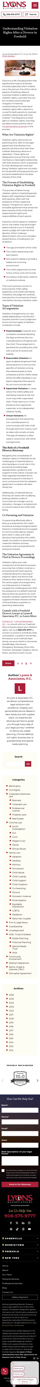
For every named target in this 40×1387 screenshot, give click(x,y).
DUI (14, 833)
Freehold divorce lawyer (15, 126)
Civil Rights (14, 790)
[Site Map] (32, 1323)
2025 (11, 999)
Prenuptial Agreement (20, 973)
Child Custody (19, 876)
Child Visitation (8, 56)
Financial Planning (21, 942)
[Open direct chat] (34, 1358)
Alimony (16, 864)
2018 (11, 1026)
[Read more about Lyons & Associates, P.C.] (20, 684)
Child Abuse (18, 872)
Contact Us (7, 1292)
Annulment (18, 868)
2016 (11, 1034)
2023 (11, 1007)
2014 (11, 1042)
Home (5, 1266)
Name (5, 1105)
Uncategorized (16, 930)
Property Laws (19, 815)
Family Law (14, 853)
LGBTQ (15, 910)
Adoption (16, 857)
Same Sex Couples (21, 918)
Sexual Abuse (19, 849)
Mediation (17, 914)
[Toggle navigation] (35, 5)
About (5, 1270)
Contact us (7, 621)
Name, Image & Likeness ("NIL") (16, 968)
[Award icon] (20, 1071)
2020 (11, 1018)
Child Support (19, 880)
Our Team (7, 1275)
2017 (11, 1030)
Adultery (16, 861)
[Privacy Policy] (7, 1325)
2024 (11, 1003)
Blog (4, 1288)
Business (16, 800)
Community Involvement (15, 957)
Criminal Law (15, 822)
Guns (14, 837)
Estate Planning (20, 938)
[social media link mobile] (11, 1223)
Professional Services (12, 1283)
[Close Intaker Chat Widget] (37, 1358)
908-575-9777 (20, 1216)
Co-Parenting (19, 888)
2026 (11, 995)
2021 (11, 1014)
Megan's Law (18, 841)
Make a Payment (20, 1297)
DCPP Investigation (18, 827)
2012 (11, 1050)
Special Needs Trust (19, 947)
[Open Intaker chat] (14, 1386)
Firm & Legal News (18, 922)
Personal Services (10, 1279)
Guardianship (15, 926)
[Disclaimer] (19, 1325)
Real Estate (18, 818)
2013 (11, 1046)
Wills (14, 953)
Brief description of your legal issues (17, 1153)
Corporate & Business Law (19, 795)
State (4, 1140)
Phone (5, 1117)
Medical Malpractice (19, 963)
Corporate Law (19, 804)
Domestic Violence (21, 896)
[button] (37, 1080)
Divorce (16, 892)
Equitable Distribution (18, 905)
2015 (11, 1038)
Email (5, 1128)
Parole (15, 845)
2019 (11, 1022)
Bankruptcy (15, 786)
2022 (11, 1011)
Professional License (18, 809)
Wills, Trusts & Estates (20, 934)
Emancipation (19, 900)
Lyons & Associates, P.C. (20, 676)
